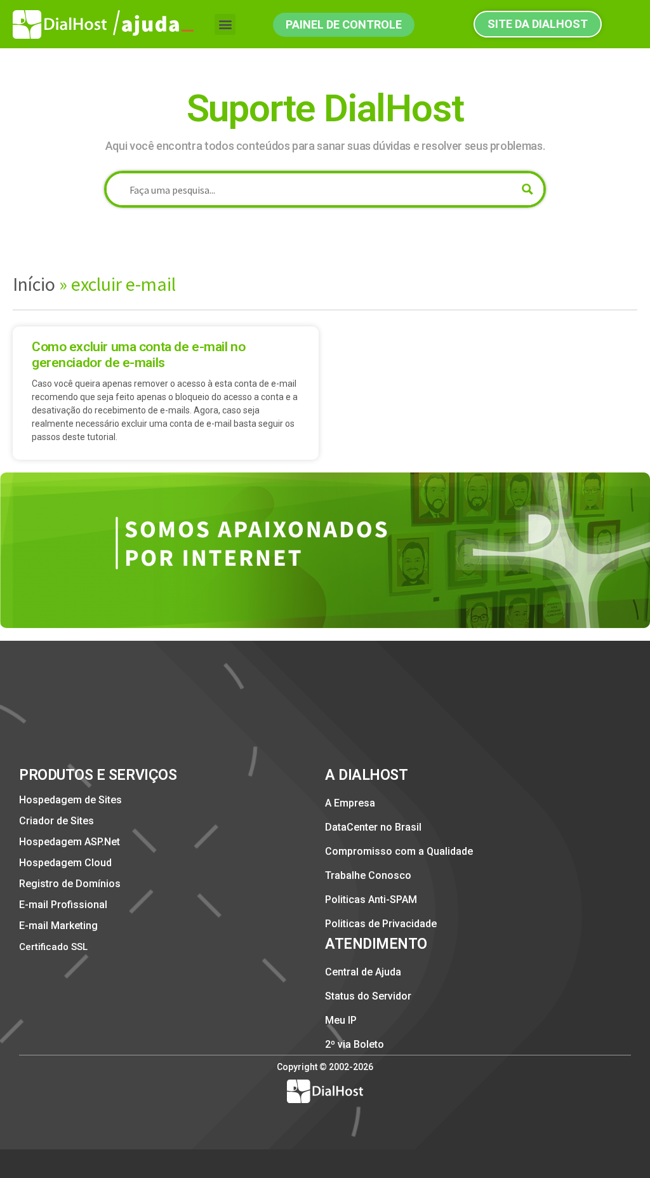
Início (34, 284)
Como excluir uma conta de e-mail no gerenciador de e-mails (138, 354)
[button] (225, 24)
